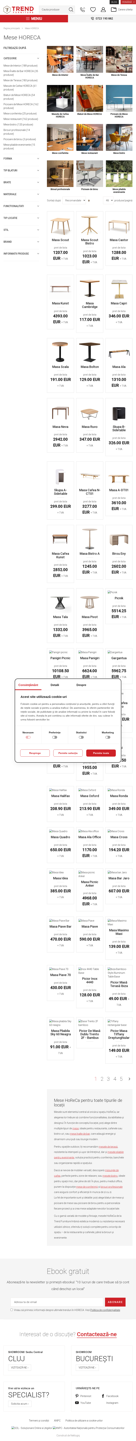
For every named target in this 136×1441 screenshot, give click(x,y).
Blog (114, 2)
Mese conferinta (20, 113)
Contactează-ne (97, 1334)
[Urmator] (129, 1079)
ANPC (57, 1420)
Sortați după (54, 200)
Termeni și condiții (39, 1420)
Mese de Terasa (20, 80)
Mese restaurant (20, 119)
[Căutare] (71, 9)
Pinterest (85, 1396)
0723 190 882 (104, 18)
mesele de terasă (108, 1146)
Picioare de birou (19, 139)
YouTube (85, 1402)
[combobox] (57, 9)
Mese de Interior (20, 65)
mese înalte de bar (80, 1133)
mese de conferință (87, 1186)
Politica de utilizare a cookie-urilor (84, 1420)
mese (75, 1128)
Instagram (112, 1402)
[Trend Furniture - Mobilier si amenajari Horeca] (19, 10)
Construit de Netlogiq (68, 1435)
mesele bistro (110, 1175)
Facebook (112, 1396)
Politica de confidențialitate (105, 1310)
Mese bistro (18, 124)
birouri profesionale (112, 1186)
